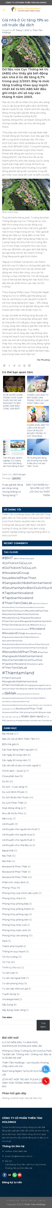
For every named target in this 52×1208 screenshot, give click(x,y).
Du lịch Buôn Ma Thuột (15, 797)
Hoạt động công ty (12, 808)
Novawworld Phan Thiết (12, 712)
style (49, 712)
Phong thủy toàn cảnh (14, 930)
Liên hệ (41, 1200)
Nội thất (6, 861)
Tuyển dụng (9, 994)
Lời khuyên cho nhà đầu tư (17, 845)
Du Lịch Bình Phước (13, 792)
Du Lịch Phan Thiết (13, 803)
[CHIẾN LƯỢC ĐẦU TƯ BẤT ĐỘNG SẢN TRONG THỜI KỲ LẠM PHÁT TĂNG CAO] (38, 384)
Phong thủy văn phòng (15, 935)
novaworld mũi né (8, 709)
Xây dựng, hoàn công (14, 1010)
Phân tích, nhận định (14, 882)
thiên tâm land (32, 716)
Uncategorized (10, 999)
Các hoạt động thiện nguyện (18, 749)
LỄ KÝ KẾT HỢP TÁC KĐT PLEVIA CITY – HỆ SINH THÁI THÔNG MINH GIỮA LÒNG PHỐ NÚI (26, 1083)
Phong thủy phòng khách (16, 909)
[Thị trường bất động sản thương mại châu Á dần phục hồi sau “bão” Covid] (38, 446)
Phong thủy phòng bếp (15, 903)
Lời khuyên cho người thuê (17, 840)
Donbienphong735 (23, 694)
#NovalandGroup (13, 633)
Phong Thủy (9, 887)
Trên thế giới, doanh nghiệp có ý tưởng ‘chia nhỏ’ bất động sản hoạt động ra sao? (13, 462)
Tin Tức (6, 962)
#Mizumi (34, 625)
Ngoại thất (8, 850)
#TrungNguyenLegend (34, 685)
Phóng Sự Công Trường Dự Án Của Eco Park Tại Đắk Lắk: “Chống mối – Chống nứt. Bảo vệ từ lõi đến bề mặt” (27, 1054)
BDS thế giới (19, 474)
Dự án (24, 1200)
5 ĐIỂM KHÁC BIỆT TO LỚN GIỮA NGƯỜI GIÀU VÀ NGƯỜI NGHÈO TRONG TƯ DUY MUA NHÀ (38, 430)
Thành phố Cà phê (12, 946)
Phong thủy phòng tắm (15, 919)
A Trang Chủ (13, 1200)
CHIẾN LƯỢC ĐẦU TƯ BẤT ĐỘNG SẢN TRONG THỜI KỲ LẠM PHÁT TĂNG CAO (38, 399)
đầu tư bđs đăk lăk (45, 721)
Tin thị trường (10, 957)
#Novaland (37, 628)
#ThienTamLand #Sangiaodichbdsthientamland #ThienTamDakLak (19, 681)
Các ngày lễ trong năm (14, 755)
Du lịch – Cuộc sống (13, 787)
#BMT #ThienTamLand (24, 558)
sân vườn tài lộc (15, 717)
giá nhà (16, 478)
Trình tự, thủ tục (11, 967)
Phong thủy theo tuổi (14, 925)
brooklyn (11, 689)
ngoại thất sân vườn (35, 705)
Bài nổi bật (8, 733)
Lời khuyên (8, 824)
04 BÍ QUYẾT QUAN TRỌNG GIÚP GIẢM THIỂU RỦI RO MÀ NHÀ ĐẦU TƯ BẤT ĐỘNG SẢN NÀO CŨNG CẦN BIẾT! (13, 402)
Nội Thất (7, 856)
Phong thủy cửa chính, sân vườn (20, 893)
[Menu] (3, 10)
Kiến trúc (7, 818)
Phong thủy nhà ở (12, 898)
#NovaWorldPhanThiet (19, 652)
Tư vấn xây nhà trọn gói (15, 988)
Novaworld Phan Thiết (29, 708)
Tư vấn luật (8, 973)
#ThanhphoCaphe (35, 664)
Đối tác (33, 1200)
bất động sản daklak (25, 689)
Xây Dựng (7, 1004)
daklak (10, 693)
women (34, 720)
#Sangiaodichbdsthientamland (22, 656)
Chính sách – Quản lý (14, 771)
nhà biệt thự (47, 705)
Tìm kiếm (7, 1017)
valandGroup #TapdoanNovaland (18, 721)
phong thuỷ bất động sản (35, 712)
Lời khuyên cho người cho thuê (19, 829)
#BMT (7, 558)
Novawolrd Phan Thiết (14, 866)
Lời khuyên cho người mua (17, 834)
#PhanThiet (43, 652)
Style (5, 941)
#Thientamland (18, 672)
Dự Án (5, 781)
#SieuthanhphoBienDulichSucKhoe (22, 660)
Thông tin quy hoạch (14, 951)
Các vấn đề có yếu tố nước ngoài (20, 765)
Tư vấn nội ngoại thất (14, 978)
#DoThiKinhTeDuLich (17, 563)
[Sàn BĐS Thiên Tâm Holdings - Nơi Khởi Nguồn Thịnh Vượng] (27, 10)
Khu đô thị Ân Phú (12, 813)
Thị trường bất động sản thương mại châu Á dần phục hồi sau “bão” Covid (37, 462)
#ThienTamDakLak (14, 667)
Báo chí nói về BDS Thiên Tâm (18, 739)
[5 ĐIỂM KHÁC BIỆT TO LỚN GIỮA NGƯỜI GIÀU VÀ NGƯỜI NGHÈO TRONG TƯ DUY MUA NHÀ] (38, 414)
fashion (42, 698)
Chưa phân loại (10, 776)
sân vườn (5, 717)
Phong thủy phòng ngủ (15, 914)
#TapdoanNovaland (14, 663)
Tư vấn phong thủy (13, 983)
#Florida (26, 625)
